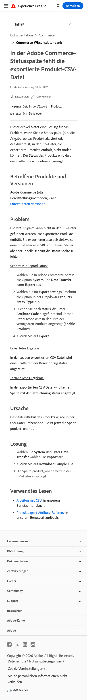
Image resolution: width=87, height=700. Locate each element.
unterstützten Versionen (28, 203)
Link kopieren (43, 96)
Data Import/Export (35, 106)
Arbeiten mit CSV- (29, 500)
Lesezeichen (22, 96)
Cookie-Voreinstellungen (25, 668)
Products (56, 106)
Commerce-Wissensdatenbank (39, 42)
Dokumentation (21, 35)
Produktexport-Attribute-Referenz (40, 512)
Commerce (47, 35)
